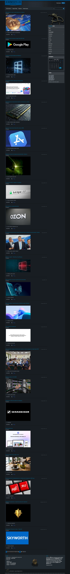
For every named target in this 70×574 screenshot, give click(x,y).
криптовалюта (17, 32)
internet (15, 200)
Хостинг (8, 564)
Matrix (50, 30)
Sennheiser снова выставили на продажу (14, 400)
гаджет (57, 560)
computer (10, 226)
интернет (11, 200)
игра (59, 560)
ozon (8, 226)
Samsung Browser (9, 428)
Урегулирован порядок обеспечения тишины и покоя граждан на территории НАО (22, 349)
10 (18, 551)
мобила (15, 148)
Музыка (50, 45)
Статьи (7, 13)
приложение (12, 148)
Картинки (48, 559)
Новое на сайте (9, 561)
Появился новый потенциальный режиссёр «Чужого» (16, 154)
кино (50, 561)
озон (17, 226)
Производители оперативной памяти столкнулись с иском (17, 101)
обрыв (14, 394)
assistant (8, 297)
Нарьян (56, 559)
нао (51, 561)
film (15, 176)
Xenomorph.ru (8, 8)
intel (47, 558)
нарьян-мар (54, 561)
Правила (20, 8)
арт (50, 560)
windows (11, 74)
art (46, 557)
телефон (53, 562)
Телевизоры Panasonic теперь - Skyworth (14, 529)
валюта (13, 32)
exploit (11, 273)
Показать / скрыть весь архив (54, 81)
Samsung (8, 448)
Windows (8, 273)
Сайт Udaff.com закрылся (11, 326)
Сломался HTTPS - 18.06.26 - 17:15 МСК (13, 182)
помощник (12, 297)
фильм (47, 563)
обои (60, 561)
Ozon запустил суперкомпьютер (12, 206)
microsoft (8, 74)
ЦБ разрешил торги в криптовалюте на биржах (15, 12)
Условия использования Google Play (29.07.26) (15, 38)
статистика (14, 562)
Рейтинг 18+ (8, 559)
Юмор (50, 53)
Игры (50, 41)
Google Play (9, 49)
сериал (50, 562)
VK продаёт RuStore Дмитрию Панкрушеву (14, 80)
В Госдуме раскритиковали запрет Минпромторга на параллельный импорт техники (23, 232)
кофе (11, 472)
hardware (61, 557)
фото (50, 563)
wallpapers (57, 558)
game (53, 557)
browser (12, 448)
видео (55, 560)
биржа (11, 32)
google (12, 49)
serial (54, 558)
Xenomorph (11, 176)
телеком (8, 394)
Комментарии (25, 8)
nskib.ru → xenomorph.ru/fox (11, 563)
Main (50, 28)
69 (21, 551)
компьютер (14, 226)
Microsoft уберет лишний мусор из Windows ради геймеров (17, 303)
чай (9, 472)
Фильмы (50, 51)
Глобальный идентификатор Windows (13, 55)
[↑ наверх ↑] (34, 567)
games (55, 557)
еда (8, 472)
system (14, 74)
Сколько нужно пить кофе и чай (12, 454)
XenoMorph (8, 34)
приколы (47, 562)
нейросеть (9, 523)
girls (57, 557)
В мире (50, 39)
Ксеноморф (13, 2)
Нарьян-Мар (14, 8)
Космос (52, 559)
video (14, 176)
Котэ (54, 559)
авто (61, 559)
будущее (52, 560)
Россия (8, 32)
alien (8, 176)
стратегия (13, 523)
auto (48, 557)
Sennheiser (9, 422)
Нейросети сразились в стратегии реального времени (16, 501)
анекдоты (47, 560)
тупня (56, 562)
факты (60, 562)
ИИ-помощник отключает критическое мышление (16, 279)
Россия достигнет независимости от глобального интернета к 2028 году (20, 478)
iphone (18, 148)
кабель (12, 394)
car (49, 557)
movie (52, 558)
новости (58, 561)
